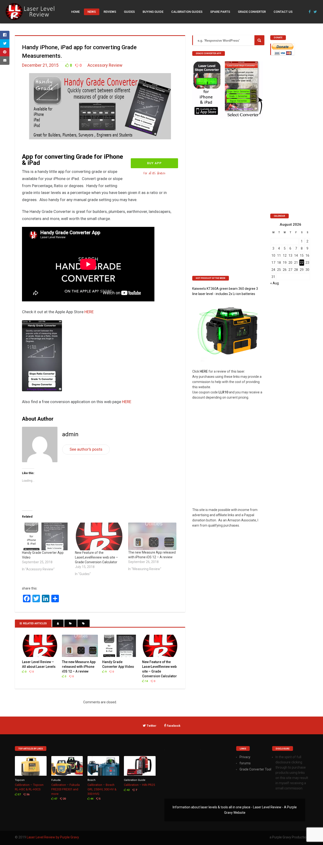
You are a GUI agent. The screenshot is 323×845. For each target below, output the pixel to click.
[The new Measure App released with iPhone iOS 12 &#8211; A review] (152, 536)
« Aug (274, 283)
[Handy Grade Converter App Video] (46, 536)
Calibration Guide (134, 780)
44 (91, 798)
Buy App (154, 163)
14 (146, 681)
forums (245, 763)
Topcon (20, 780)
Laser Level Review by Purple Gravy (53, 837)
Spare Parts (220, 11)
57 (19, 794)
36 (27, 794)
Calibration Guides (186, 11)
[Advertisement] (289, 135)
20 (64, 798)
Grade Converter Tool (255, 769)
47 (55, 798)
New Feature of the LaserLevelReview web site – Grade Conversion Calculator (96, 557)
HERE (89, 311)
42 (128, 790)
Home (75, 11)
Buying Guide (153, 11)
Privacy (245, 757)
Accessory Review (104, 65)
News (91, 11)
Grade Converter (252, 11)
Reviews (110, 11)
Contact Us (283, 11)
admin (70, 434)
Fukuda (56, 780)
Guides (129, 11)
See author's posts (86, 449)
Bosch (91, 780)
